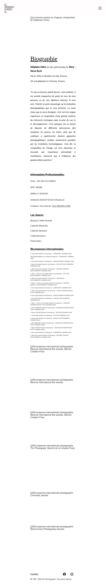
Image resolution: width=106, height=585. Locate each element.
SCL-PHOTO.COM (61, 206)
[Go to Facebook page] (64, 574)
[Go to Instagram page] (72, 574)
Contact (34, 574)
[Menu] (100, 8)
